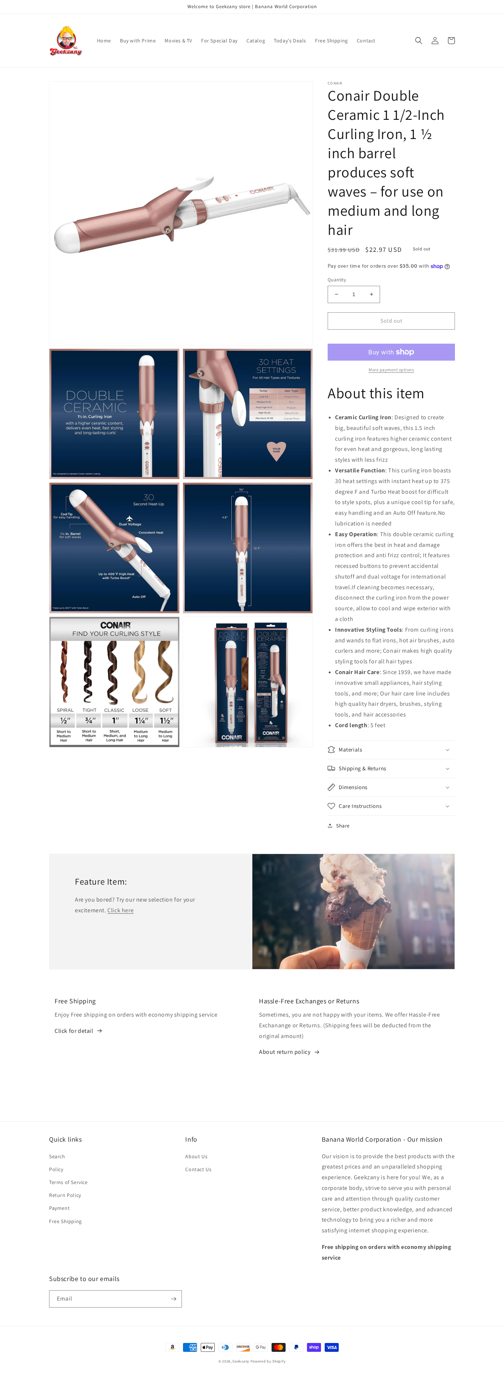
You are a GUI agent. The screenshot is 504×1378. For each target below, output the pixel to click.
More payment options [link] (391, 369)
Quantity (337, 280)
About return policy (284, 1052)
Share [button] (343, 825)
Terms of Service (68, 1182)
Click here (120, 910)
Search (57, 1156)
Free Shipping (65, 1221)
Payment (59, 1208)
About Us (196, 1156)
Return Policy (65, 1195)
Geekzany (240, 1361)
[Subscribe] (173, 1299)
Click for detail (74, 1031)
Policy (56, 1169)
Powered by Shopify (268, 1361)
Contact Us (198, 1169)
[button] (419, 40)
